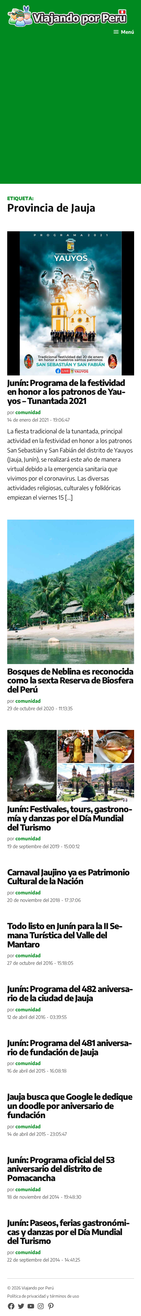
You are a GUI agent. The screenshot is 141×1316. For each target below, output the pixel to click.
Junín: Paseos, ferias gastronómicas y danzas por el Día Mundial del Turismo (68, 1231)
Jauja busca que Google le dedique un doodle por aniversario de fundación (69, 1105)
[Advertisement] (70, 113)
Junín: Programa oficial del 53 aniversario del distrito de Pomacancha (60, 1168)
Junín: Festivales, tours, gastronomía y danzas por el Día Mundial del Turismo (69, 818)
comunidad (28, 412)
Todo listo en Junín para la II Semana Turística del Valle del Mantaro (65, 935)
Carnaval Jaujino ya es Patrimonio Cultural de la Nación (68, 877)
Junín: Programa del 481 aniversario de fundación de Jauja (69, 1047)
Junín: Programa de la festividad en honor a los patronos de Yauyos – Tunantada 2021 (66, 391)
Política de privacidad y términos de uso (43, 1296)
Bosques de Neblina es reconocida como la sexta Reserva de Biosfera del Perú (70, 680)
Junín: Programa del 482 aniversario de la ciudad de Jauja (70, 993)
